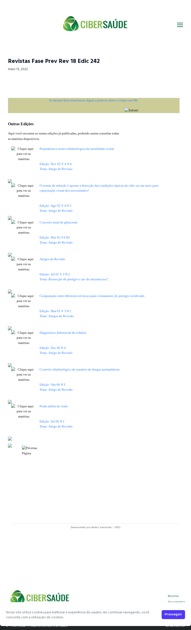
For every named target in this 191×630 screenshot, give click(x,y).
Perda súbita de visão (54, 406)
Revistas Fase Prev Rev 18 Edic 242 (54, 61)
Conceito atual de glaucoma (58, 222)
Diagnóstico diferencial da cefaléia (63, 333)
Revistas (173, 596)
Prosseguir (173, 614)
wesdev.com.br (175, 626)
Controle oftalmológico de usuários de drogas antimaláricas (80, 369)
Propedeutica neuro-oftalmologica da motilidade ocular (77, 149)
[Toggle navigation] (180, 25)
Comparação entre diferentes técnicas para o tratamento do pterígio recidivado (92, 296)
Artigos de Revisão (52, 259)
